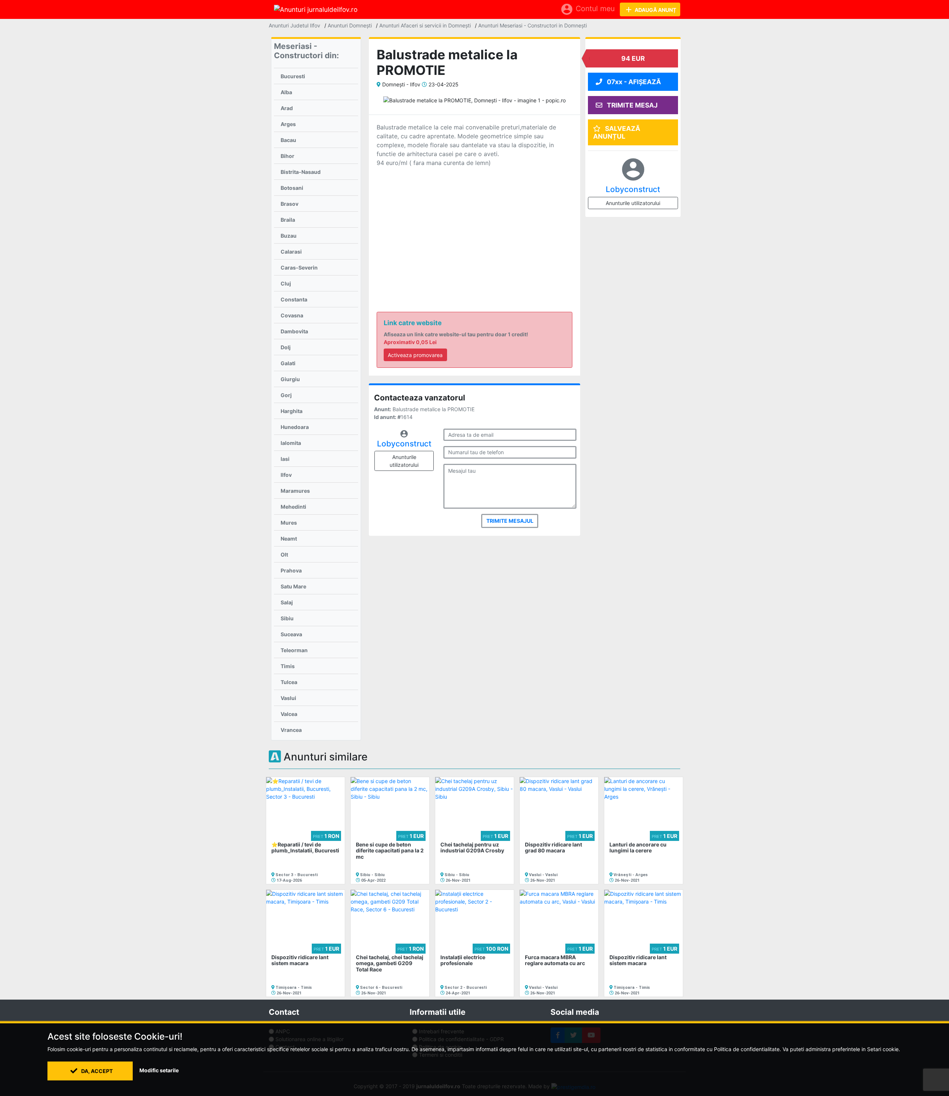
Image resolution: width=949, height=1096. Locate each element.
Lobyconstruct (404, 443)
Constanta (294, 299)
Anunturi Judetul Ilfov (294, 25)
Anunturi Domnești (350, 25)
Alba (286, 92)
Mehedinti (293, 507)
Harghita (291, 411)
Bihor (287, 156)
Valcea (289, 714)
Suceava (291, 634)
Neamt (289, 538)
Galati (288, 363)
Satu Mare (293, 586)
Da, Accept (96, 1071)
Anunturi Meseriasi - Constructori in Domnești (532, 25)
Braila (288, 220)
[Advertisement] (474, 228)
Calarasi (291, 251)
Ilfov (286, 475)
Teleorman (294, 650)
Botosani (292, 188)
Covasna (292, 315)
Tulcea (289, 682)
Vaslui (288, 698)
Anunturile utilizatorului (404, 461)
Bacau (288, 140)
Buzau (289, 235)
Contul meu (587, 9)
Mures (289, 522)
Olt (284, 554)
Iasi (285, 459)
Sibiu (287, 618)
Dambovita (294, 331)
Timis (288, 666)
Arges (288, 124)
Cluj (286, 283)
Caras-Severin (299, 267)
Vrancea (291, 730)
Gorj (286, 395)
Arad (287, 108)
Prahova (291, 570)
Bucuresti (293, 76)
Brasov (289, 204)
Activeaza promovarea (415, 355)
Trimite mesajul (509, 521)
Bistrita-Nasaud (301, 172)
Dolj (286, 347)
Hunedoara (295, 427)
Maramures (295, 491)
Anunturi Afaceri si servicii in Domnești (425, 25)
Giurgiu (290, 379)
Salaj (287, 602)
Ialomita (291, 443)
